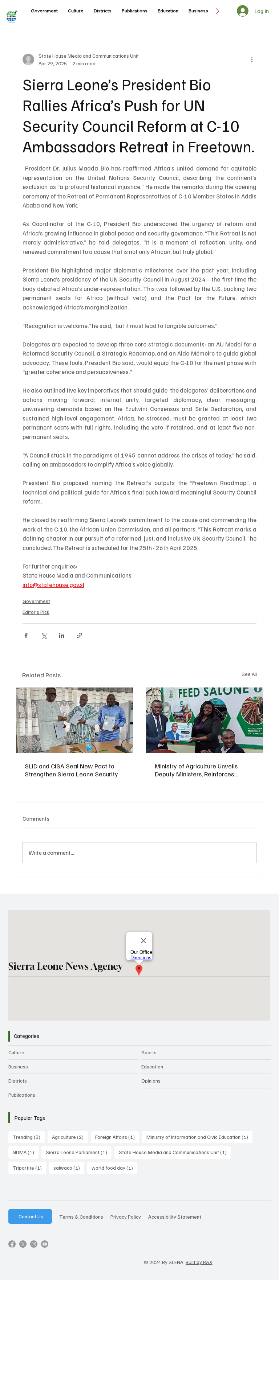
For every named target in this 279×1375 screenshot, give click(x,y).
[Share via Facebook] (26, 635)
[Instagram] (33, 1244)
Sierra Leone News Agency (65, 966)
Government (36, 601)
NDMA (26, 1152)
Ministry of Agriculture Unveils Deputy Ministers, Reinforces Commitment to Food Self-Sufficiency (196, 770)
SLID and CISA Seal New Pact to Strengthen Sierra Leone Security (71, 770)
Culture (16, 1052)
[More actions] (252, 59)
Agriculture (70, 1136)
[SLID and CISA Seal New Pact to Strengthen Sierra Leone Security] (74, 720)
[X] (23, 1244)
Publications (21, 1095)
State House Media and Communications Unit (175, 1152)
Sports (149, 1052)
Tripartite (29, 1167)
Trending (29, 1136)
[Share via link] (79, 635)
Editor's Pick (36, 612)
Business (18, 1066)
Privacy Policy (125, 1216)
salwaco (68, 1167)
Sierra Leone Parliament (79, 1152)
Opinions (151, 1081)
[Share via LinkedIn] (61, 635)
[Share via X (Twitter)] (43, 635)
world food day (114, 1167)
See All (249, 674)
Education (152, 1066)
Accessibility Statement (174, 1216)
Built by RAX (199, 1262)
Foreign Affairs (117, 1136)
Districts (17, 1081)
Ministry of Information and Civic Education (199, 1136)
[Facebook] (12, 1244)
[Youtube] (44, 1244)
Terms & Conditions (81, 1216)
